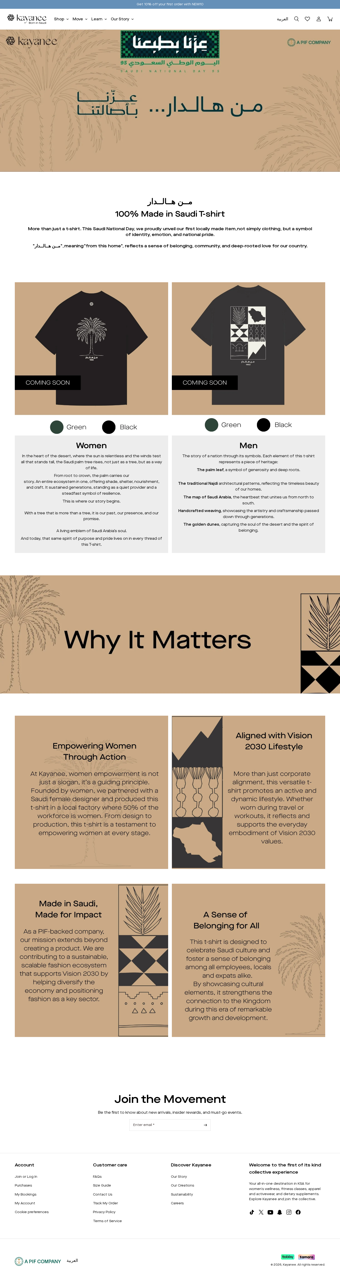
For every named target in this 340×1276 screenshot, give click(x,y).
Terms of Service (107, 1221)
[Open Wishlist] (307, 19)
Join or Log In (26, 1177)
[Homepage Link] (27, 19)
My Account (25, 1203)
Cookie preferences (32, 1212)
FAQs (97, 1177)
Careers (177, 1203)
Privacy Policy (104, 1212)
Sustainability (182, 1194)
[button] (296, 19)
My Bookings (25, 1194)
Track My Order (105, 1203)
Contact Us (102, 1194)
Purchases (23, 1185)
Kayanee (289, 1265)
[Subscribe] (205, 1125)
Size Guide (102, 1185)
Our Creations (182, 1185)
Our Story (179, 1177)
